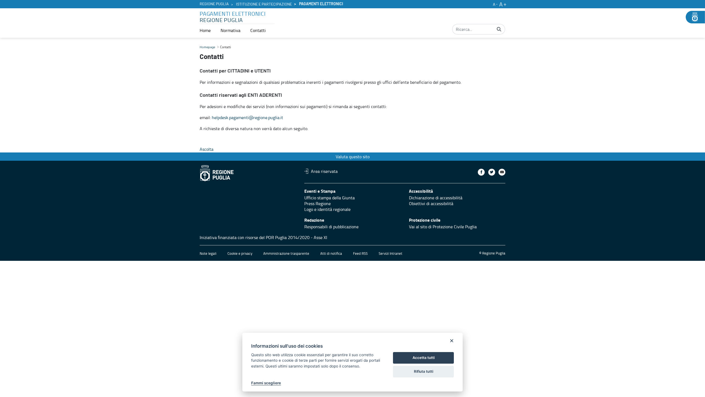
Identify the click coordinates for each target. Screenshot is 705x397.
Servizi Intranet (390, 253)
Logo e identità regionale (327, 209)
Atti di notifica (331, 253)
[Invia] (499, 29)
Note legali (208, 253)
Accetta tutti (424, 357)
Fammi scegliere (266, 383)
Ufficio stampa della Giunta (329, 198)
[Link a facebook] (481, 172)
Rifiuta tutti (423, 371)
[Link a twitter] (491, 172)
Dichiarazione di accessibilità (435, 198)
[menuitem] (205, 30)
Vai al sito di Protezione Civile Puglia (443, 227)
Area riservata (324, 171)
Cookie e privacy (239, 253)
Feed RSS (360, 253)
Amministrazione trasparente (286, 253)
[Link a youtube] (501, 172)
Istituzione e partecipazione (264, 4)
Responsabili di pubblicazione (331, 227)
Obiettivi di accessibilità (431, 203)
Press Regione (317, 203)
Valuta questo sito (353, 157)
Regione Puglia (214, 4)
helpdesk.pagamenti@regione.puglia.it (247, 117)
